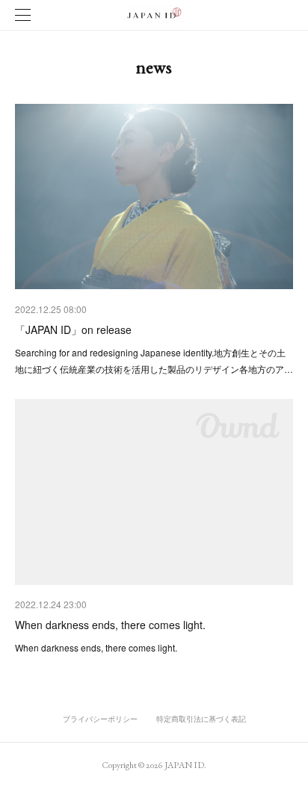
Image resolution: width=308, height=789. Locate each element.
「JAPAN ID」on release (73, 329)
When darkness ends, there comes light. (110, 624)
